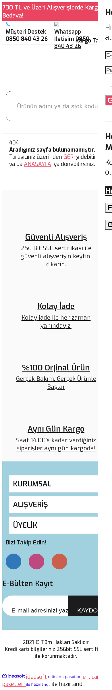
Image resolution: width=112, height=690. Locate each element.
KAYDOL (89, 610)
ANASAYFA (37, 164)
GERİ (69, 157)
